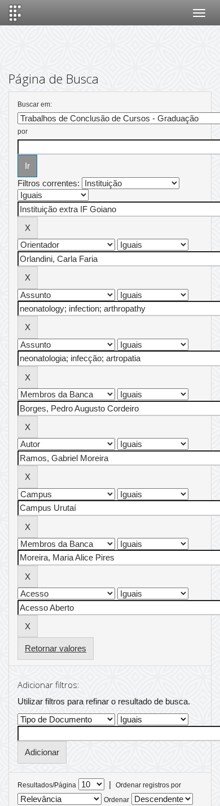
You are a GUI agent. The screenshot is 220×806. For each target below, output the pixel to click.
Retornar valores (55, 648)
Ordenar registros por (148, 785)
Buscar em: (34, 104)
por (22, 131)
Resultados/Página (46, 785)
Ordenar (116, 800)
